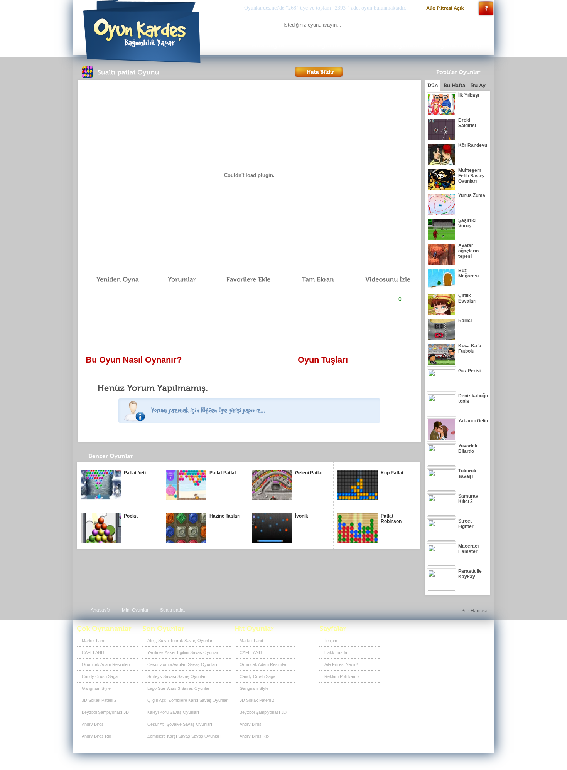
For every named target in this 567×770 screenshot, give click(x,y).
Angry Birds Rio (96, 736)
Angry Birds (93, 724)
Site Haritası (474, 611)
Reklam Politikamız (342, 676)
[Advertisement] (249, 330)
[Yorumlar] (177, 279)
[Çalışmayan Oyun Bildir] (319, 72)
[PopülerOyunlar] (393, 45)
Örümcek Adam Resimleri (106, 664)
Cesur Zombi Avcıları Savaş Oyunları (182, 664)
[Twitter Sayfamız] (456, 643)
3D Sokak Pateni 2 (99, 700)
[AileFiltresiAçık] (445, 8)
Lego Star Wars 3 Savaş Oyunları (179, 688)
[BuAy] (478, 85)
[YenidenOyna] (113, 279)
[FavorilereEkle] (243, 279)
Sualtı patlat (172, 610)
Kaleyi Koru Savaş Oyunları (173, 712)
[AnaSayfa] (268, 45)
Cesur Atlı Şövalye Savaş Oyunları (179, 724)
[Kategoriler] (325, 45)
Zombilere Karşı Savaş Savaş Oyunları (184, 736)
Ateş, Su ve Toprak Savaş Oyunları (180, 640)
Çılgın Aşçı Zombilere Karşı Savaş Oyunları (188, 700)
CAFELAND (93, 652)
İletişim (330, 640)
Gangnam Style (96, 688)
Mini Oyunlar (135, 610)
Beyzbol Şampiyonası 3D (105, 712)
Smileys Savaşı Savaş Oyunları (177, 676)
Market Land (93, 640)
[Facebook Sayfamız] (443, 643)
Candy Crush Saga (100, 676)
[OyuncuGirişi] (460, 45)
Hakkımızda (335, 652)
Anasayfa (100, 610)
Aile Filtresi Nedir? (341, 664)
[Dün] (432, 85)
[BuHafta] (454, 85)
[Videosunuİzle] (382, 279)
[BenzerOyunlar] (124, 458)
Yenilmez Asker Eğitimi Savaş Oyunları (183, 652)
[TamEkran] (312, 279)
